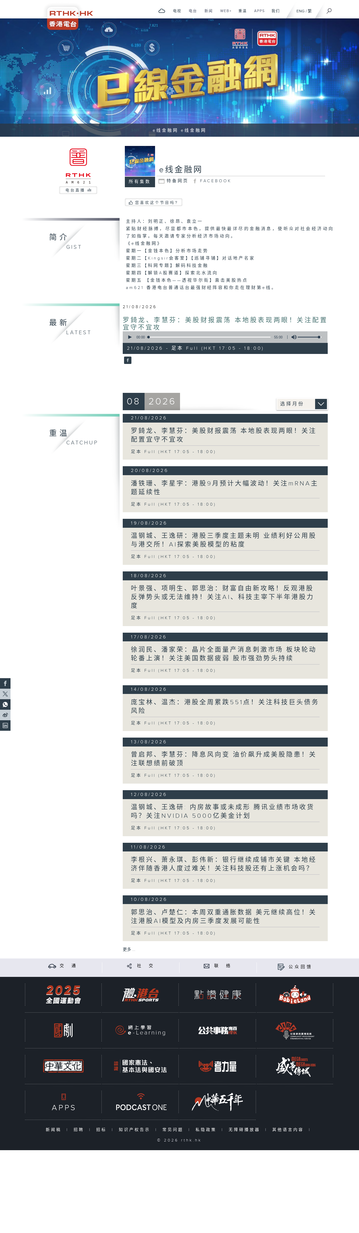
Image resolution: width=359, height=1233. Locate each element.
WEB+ (224, 13)
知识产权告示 (136, 1130)
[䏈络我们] (206, 966)
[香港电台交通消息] (52, 966)
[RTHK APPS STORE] (63, 1102)
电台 (191, 13)
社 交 (146, 965)
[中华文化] (63, 1066)
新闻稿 (55, 1130)
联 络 (223, 965)
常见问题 (174, 1130)
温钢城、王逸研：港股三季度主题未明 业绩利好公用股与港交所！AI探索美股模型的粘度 (224, 540)
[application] (223, 337)
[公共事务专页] (217, 1030)
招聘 (80, 1130)
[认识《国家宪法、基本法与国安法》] (140, 1066)
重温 (240, 13)
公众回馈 (301, 967)
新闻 (207, 13)
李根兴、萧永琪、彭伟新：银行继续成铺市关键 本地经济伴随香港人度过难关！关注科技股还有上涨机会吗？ (224, 864)
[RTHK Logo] (66, 15)
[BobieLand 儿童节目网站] (294, 994)
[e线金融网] (127, 360)
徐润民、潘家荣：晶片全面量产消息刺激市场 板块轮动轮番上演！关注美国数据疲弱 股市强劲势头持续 (224, 654)
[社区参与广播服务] (294, 1030)
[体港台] (140, 994)
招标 (102, 1130)
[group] (292, 337)
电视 (175, 13)
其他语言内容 (289, 1130)
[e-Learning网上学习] (140, 1030)
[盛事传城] (294, 1066)
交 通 (69, 965)
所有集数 (140, 181)
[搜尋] (329, 9)
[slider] (309, 337)
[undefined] (161, 10)
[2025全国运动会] (63, 994)
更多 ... (129, 949)
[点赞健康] (217, 994)
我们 (274, 13)
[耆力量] (217, 1066)
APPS (257, 13)
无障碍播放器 (246, 1130)
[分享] (129, 966)
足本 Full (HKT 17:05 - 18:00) (173, 451)
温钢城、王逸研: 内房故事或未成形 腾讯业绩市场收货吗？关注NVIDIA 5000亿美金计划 (223, 812)
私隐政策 (207, 1130)
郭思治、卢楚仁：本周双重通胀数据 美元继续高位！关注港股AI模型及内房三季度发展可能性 (224, 917)
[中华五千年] (217, 1102)
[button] (129, 337)
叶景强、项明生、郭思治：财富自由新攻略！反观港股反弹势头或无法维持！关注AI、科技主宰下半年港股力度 (222, 597)
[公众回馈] (281, 967)
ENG (300, 11)
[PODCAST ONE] (140, 1102)
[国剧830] (63, 1030)
